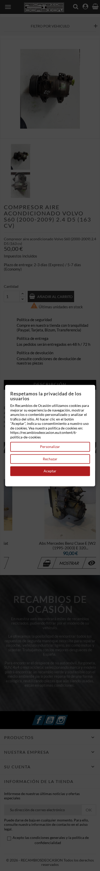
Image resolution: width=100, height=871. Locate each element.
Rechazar (50, 459)
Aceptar (50, 471)
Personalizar (50, 447)
